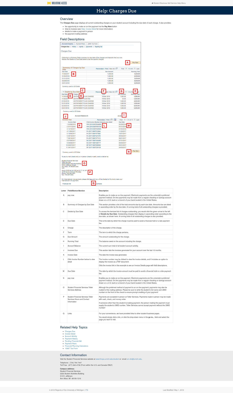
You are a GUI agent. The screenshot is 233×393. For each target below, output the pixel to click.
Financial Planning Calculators (76, 346)
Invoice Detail (70, 334)
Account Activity (71, 336)
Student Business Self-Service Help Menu (169, 3)
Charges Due (70, 331)
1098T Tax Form (71, 348)
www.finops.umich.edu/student (108, 359)
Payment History (71, 338)
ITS (86, 390)
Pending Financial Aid (73, 341)
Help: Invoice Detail (88, 29)
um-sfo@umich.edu (134, 359)
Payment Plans (70, 343)
